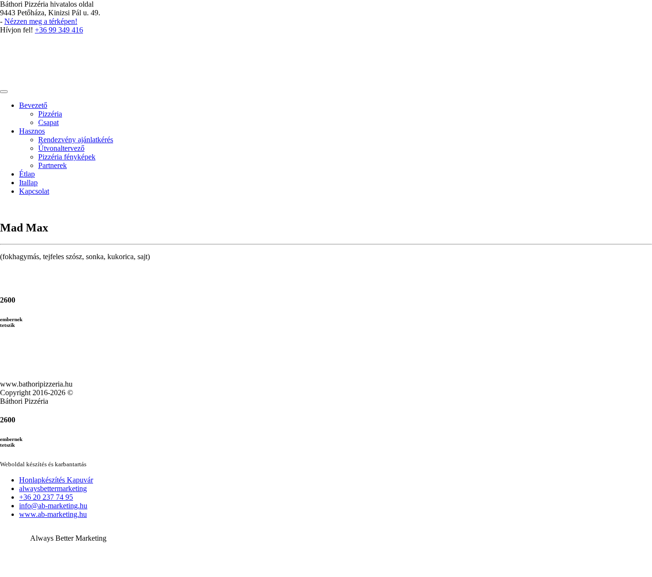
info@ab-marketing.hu (53, 506)
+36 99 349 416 (59, 30)
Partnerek (52, 165)
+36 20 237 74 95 (46, 497)
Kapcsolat (34, 191)
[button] (326, 509)
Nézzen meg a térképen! (40, 21)
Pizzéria (50, 114)
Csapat (48, 122)
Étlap (27, 174)
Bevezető (33, 105)
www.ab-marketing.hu (53, 514)
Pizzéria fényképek (66, 157)
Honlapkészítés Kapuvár (56, 480)
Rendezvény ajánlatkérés (75, 140)
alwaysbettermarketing (53, 488)
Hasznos (32, 131)
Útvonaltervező (61, 148)
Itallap (28, 182)
